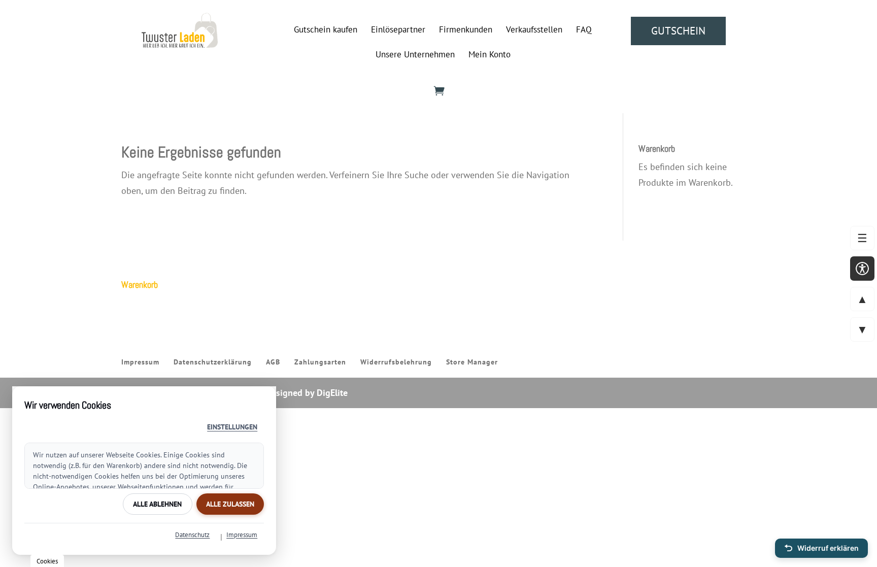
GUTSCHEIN (678, 31)
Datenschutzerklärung (213, 361)
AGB (273, 361)
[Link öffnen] (180, 44)
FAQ (584, 30)
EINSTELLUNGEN (232, 426)
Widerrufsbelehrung (396, 361)
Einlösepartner (398, 30)
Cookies (47, 560)
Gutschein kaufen (325, 30)
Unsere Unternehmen (415, 55)
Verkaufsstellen (534, 30)
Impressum (140, 361)
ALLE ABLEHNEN (157, 504)
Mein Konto (489, 55)
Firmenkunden (465, 30)
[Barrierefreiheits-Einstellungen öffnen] (862, 268)
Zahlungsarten (320, 361)
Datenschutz (192, 534)
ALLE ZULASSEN (230, 504)
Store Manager (472, 361)
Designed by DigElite (306, 392)
